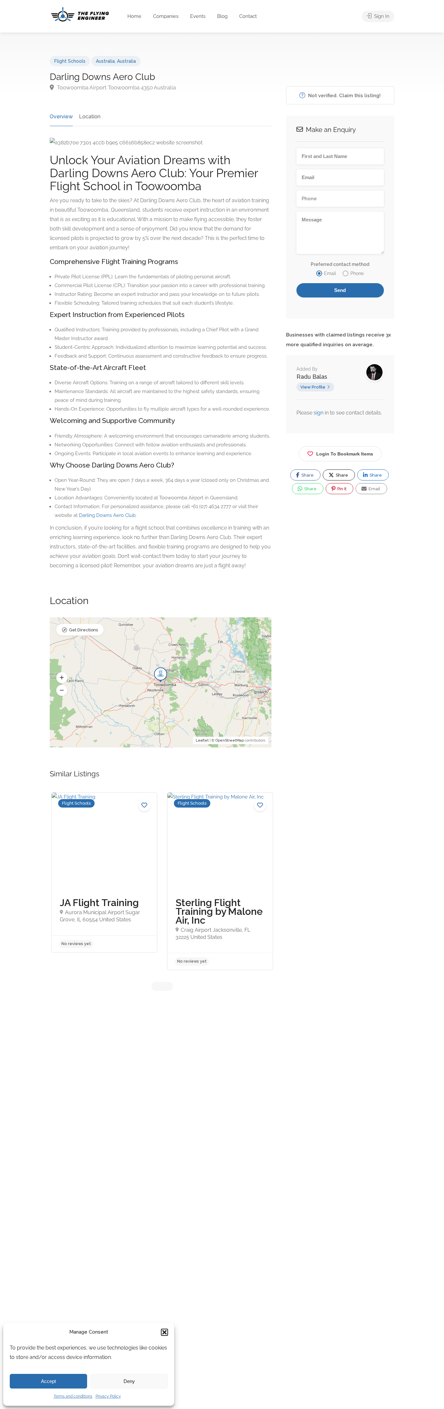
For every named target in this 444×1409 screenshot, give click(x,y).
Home (134, 16)
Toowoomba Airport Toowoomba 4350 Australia (116, 87)
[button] (164, 1332)
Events (197, 16)
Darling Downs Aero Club (107, 515)
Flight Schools (69, 61)
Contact (248, 16)
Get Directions (83, 629)
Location (89, 116)
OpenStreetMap (229, 740)
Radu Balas (311, 376)
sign (319, 413)
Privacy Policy (108, 1396)
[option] (104, 872)
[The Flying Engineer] (80, 14)
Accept (48, 1381)
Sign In (381, 16)
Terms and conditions (73, 1396)
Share (307, 475)
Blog (222, 16)
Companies (165, 16)
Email (374, 488)
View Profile (312, 387)
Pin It (341, 488)
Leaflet (202, 740)
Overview (61, 116)
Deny (129, 1381)
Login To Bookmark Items (344, 453)
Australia (105, 61)
